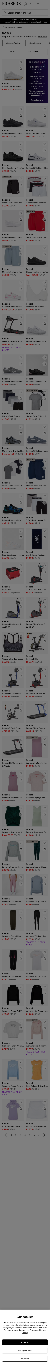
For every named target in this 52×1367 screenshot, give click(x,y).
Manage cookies (24, 1350)
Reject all (25, 1358)
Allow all (25, 1342)
